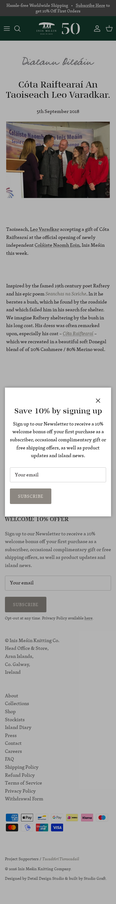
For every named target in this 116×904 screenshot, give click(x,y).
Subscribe (30, 496)
